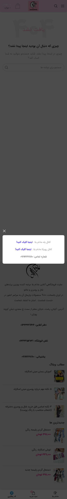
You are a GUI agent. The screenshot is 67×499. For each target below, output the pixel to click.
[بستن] (4, 231)
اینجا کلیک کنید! (24, 242)
